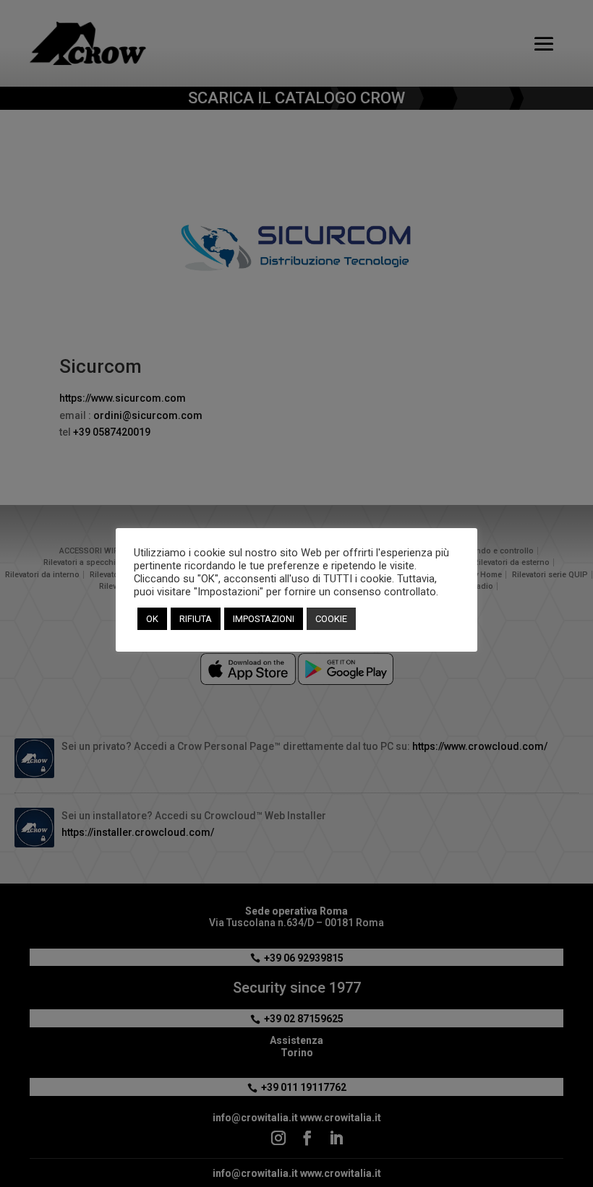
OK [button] (152, 618)
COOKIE (331, 618)
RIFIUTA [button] (195, 618)
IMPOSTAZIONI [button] (263, 618)
